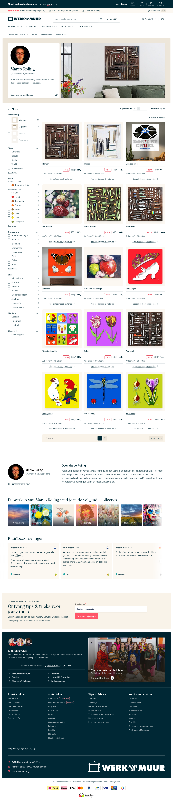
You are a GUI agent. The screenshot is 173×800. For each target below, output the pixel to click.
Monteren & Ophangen (22, 681)
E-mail (68, 665)
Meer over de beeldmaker (22, 95)
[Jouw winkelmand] (162, 19)
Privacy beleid (115, 782)
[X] (30, 748)
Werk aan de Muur (140, 694)
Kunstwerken (14, 26)
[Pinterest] (22, 748)
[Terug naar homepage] (24, 18)
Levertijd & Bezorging (60, 677)
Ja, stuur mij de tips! (86, 616)
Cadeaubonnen (58, 681)
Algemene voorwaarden (62, 782)
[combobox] (76, 19)
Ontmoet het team (100, 678)
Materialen (66, 26)
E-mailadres (80, 604)
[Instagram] (18, 748)
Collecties (31, 26)
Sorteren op (156, 109)
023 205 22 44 (54, 665)
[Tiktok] (34, 748)
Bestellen (55, 673)
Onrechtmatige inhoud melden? (95, 782)
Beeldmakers (48, 26)
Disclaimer (77, 782)
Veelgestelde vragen (21, 673)
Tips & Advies (83, 26)
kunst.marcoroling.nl (57, 95)
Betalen (15, 677)
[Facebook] (26, 748)
